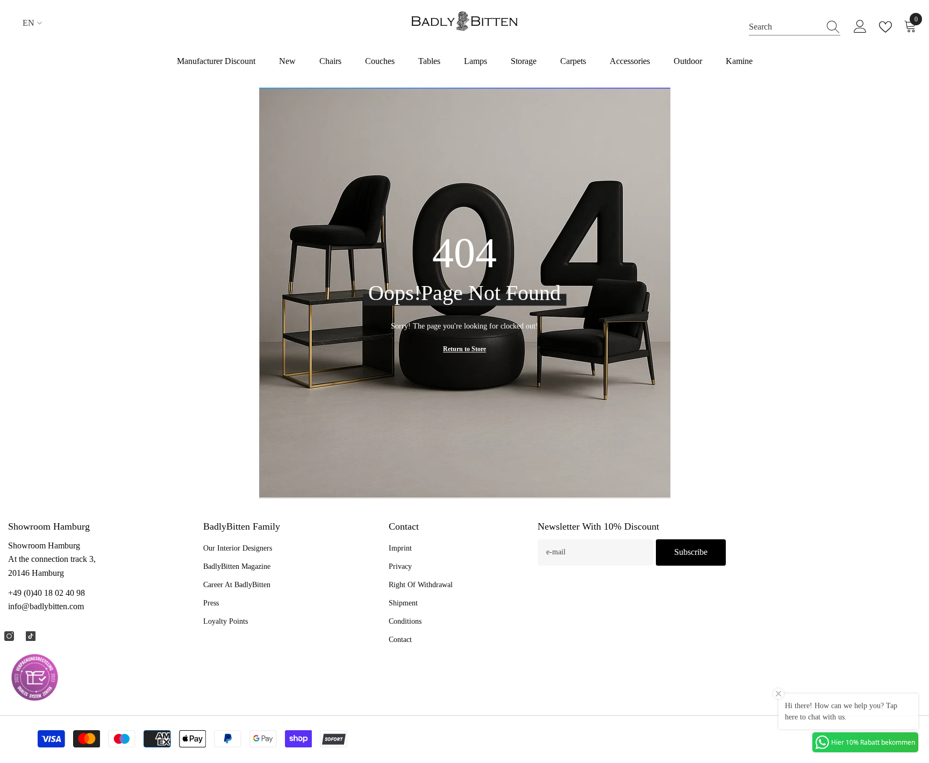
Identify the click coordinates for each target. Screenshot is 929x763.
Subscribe (691, 552)
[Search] (794, 26)
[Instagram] (9, 636)
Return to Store (464, 349)
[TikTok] (31, 636)
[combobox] (784, 26)
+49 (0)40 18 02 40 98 (46, 592)
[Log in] (860, 26)
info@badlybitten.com (46, 606)
